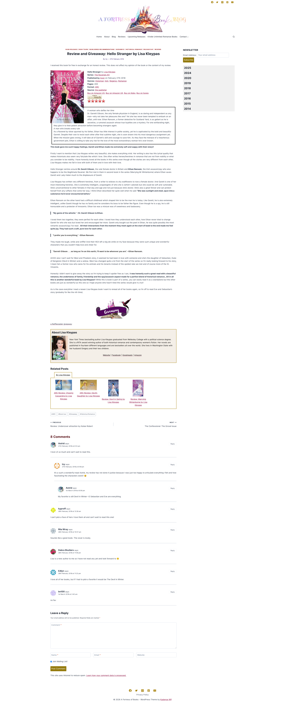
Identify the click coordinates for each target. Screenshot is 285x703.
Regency (113, 81)
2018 (187, 88)
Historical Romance (134, 49)
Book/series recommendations (102, 49)
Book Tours (83, 49)
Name (54, 655)
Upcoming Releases (136, 37)
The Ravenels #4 (102, 75)
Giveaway (73, 414)
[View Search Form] (234, 37)
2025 (187, 67)
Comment (56, 625)
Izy (106, 59)
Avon (102, 78)
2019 (187, 83)
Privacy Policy (142, 695)
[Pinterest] (227, 2)
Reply (173, 444)
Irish (106, 81)
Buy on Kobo (129, 93)
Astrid (61, 443)
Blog (114, 37)
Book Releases (71, 49)
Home (99, 37)
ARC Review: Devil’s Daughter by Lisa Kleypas (88, 394)
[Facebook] (212, 2)
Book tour (62, 414)
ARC (97, 87)
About (107, 37)
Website (106, 355)
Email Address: (189, 55)
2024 (187, 73)
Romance (122, 81)
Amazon (138, 355)
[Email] (232, 2)
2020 (187, 78)
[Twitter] (217, 2)
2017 (187, 93)
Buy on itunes (142, 93)
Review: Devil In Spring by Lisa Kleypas (113, 400)
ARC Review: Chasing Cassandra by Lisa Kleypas (63, 396)
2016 (187, 98)
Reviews (121, 37)
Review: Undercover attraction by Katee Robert (71, 424)
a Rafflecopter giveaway (61, 324)
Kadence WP (166, 699)
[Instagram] (222, 2)
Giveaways (120, 49)
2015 (187, 103)
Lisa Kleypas (109, 72)
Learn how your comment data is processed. (106, 675)
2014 (187, 108)
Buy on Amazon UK (114, 93)
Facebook (116, 355)
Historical (99, 81)
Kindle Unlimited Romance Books (162, 37)
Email (97, 655)
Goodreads (127, 355)
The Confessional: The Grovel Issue (160, 424)
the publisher (101, 90)
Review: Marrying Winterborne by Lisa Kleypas (138, 402)
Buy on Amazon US (96, 93)
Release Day (148, 49)
